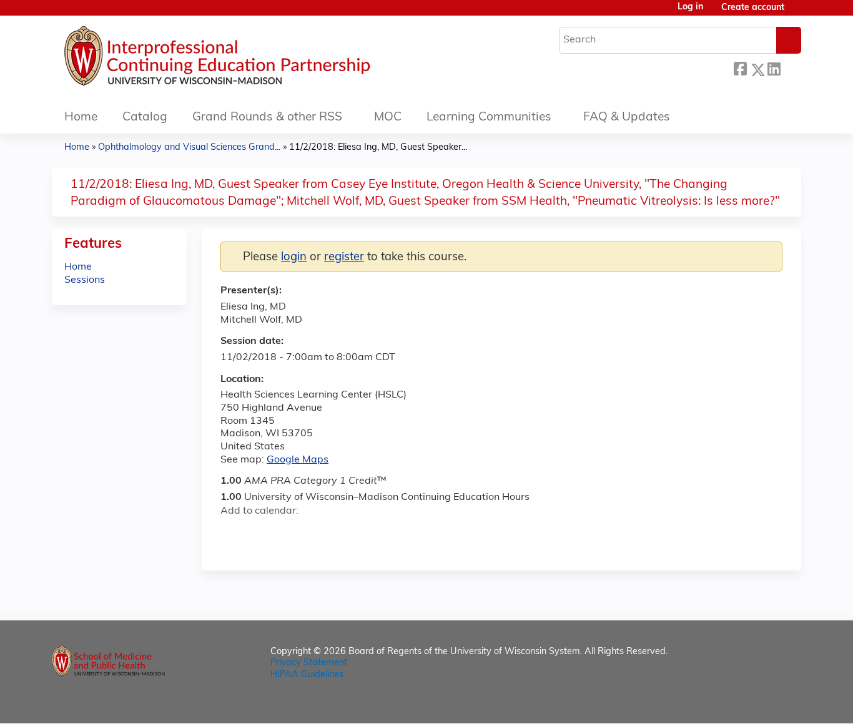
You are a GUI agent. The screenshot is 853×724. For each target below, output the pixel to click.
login (294, 257)
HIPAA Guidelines (306, 675)
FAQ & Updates (626, 118)
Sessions (84, 280)
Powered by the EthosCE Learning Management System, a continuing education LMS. (756, 703)
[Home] (255, 59)
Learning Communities (488, 118)
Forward (790, 68)
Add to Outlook (319, 533)
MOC (388, 118)
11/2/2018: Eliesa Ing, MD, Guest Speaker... (378, 147)
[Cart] (797, 12)
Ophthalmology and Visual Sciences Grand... (189, 147)
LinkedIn (773, 68)
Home (80, 118)
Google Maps (297, 460)
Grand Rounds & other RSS (267, 118)
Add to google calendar (233, 533)
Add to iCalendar (289, 533)
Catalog (144, 118)
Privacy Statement (308, 663)
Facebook (740, 68)
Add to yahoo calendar (261, 533)
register (344, 257)
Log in (690, 7)
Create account (752, 7)
